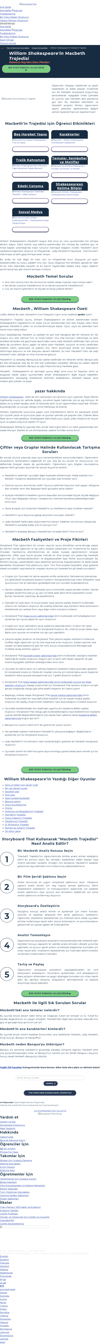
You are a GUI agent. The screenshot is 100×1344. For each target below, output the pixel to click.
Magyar (4, 1322)
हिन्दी (2, 1286)
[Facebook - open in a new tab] (1, 1236)
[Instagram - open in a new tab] (1, 1240)
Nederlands (6, 1273)
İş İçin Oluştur (7, 1167)
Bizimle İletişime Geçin (12, 1140)
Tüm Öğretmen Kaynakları (18, 48)
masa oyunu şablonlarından (38, 616)
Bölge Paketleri (8, 1182)
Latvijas (4, 1339)
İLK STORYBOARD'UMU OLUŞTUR (50, 1111)
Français (4, 1263)
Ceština (4, 1316)
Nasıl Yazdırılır (7, 1128)
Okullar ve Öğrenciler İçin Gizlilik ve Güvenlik (24, 1217)
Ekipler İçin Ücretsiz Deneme (16, 1160)
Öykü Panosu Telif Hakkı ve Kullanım (20, 1207)
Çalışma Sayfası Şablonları (14, 1195)
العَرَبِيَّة (3, 1283)
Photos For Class (9, 1152)
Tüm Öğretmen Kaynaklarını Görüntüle (50, 1093)
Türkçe (4, 1306)
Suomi (3, 1299)
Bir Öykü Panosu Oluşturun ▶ (26, 69)
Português (5, 1276)
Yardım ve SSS (8, 1122)
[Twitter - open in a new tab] (1, 1244)
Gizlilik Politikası (9, 1214)
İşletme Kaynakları (10, 1164)
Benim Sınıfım (8, 1148)
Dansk (3, 1292)
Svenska (4, 1296)
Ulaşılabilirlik (7, 1220)
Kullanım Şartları (9, 1210)
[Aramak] (17, 10)
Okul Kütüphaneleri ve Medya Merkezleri (22, 1185)
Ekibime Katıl (7, 1170)
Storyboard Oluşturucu (12, 1125)
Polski (3, 1309)
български (6, 1329)
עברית (3, 1279)
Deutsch (4, 1266)
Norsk (3, 1302)
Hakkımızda (6, 1137)
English (4, 1256)
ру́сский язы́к (7, 1289)
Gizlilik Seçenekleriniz (12, 1223)
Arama (49, 1083)
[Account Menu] (7, 23)
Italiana (4, 1269)
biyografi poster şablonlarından (40, 655)
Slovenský (5, 1319)
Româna (4, 1312)
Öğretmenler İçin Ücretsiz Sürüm (18, 1179)
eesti (2, 1342)
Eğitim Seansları (9, 1189)
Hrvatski (4, 1325)
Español (4, 1259)
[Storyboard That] (28, 4)
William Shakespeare (12, 397)
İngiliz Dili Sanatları (40, 48)
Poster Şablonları (9, 1198)
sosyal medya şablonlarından (67, 695)
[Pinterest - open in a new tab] (1, 1248)
